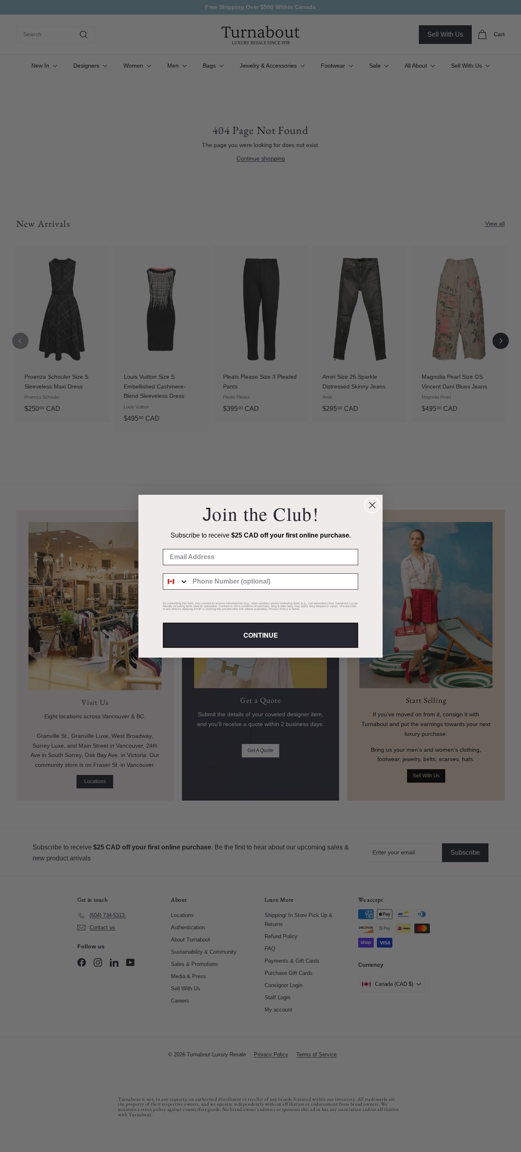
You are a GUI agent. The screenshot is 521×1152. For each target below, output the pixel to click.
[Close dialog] (372, 505)
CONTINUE (260, 635)
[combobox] (175, 581)
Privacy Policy (278, 609)
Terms (296, 609)
